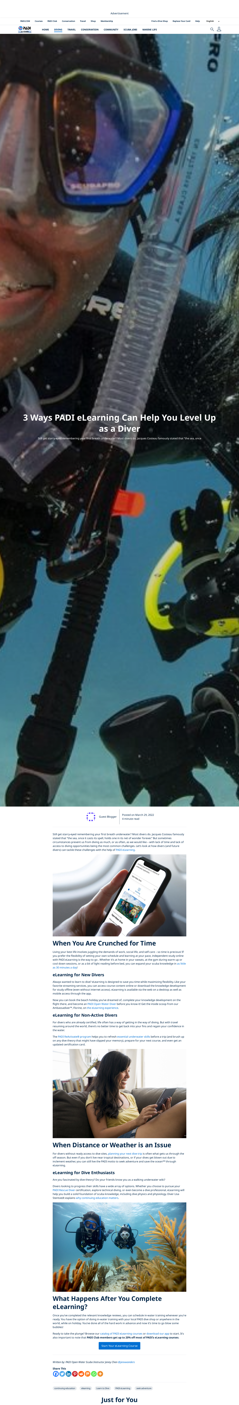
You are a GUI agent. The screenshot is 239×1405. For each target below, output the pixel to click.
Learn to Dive (102, 1388)
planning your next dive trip (125, 1153)
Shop (93, 21)
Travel (83, 21)
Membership (107, 21)
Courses (39, 21)
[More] (100, 1374)
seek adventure (143, 1388)
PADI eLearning (125, 850)
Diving (58, 29)
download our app (157, 1333)
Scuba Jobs (130, 29)
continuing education (64, 1388)
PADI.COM (25, 21)
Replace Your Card (181, 21)
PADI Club (52, 21)
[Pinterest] (75, 1374)
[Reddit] (81, 1374)
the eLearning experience (102, 1008)
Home (45, 29)
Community (111, 29)
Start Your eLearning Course (119, 1346)
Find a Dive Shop (159, 21)
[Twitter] (62, 1374)
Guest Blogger (108, 816)
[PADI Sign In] (219, 29)
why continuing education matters (97, 1198)
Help (197, 21)
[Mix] (87, 1374)
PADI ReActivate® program (74, 1036)
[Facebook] (56, 1374)
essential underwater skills (133, 1036)
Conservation (68, 21)
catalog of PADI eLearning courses (121, 1333)
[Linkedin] (68, 1374)
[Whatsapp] (94, 1374)
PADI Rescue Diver (64, 1190)
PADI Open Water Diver (101, 1004)
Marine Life (149, 29)
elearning (85, 1388)
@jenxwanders (126, 1362)
